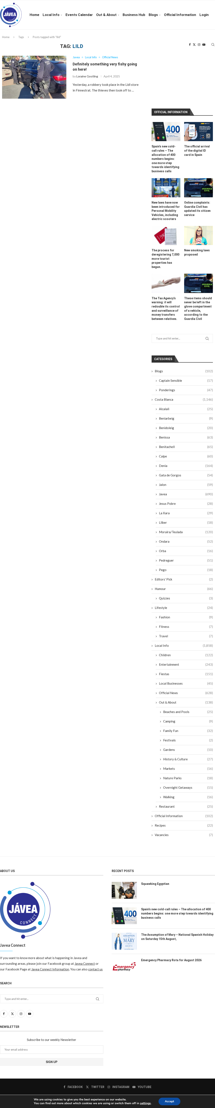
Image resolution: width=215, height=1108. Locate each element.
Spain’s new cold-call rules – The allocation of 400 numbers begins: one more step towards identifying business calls (165, 159)
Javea (186, 494)
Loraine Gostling (87, 76)
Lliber (186, 522)
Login (204, 15)
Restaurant (186, 806)
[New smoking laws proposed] (198, 235)
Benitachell (186, 447)
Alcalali (186, 409)
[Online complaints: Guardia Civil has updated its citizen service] (198, 187)
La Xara (186, 513)
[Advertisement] (183, 69)
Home (34, 15)
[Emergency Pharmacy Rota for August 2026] (124, 966)
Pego (186, 570)
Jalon (186, 484)
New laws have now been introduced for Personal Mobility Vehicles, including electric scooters (166, 211)
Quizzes (186, 598)
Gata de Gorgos (186, 475)
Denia (186, 466)
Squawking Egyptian (155, 883)
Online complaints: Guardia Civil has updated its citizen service (197, 209)
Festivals (188, 740)
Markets (188, 768)
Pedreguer (186, 560)
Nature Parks (188, 778)
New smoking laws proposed (197, 252)
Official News (186, 693)
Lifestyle (184, 608)
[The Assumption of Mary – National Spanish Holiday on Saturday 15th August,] (124, 941)
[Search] (213, 44)
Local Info (51, 15)
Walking (188, 797)
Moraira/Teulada (186, 532)
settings (145, 1103)
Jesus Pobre (186, 503)
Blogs (153, 15)
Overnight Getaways (188, 787)
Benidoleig (186, 428)
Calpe (186, 456)
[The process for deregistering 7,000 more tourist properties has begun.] (166, 235)
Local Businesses (186, 683)
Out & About (106, 15)
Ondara (186, 541)
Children (186, 655)
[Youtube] (203, 44)
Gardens (188, 749)
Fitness (186, 626)
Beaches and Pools (188, 712)
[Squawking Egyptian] (124, 890)
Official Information (180, 15)
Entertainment (186, 664)
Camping (188, 721)
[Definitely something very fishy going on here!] (34, 77)
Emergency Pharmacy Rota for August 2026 (171, 960)
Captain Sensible (186, 380)
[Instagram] (199, 44)
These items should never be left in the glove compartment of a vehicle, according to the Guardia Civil (198, 309)
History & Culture (188, 759)
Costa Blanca (184, 399)
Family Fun (188, 731)
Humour (184, 589)
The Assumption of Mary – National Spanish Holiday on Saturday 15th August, (177, 937)
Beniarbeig (186, 418)
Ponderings (186, 390)
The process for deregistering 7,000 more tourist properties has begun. (165, 258)
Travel (186, 636)
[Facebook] (190, 44)
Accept (169, 1101)
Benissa (186, 437)
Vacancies (184, 835)
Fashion (186, 617)
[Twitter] (194, 44)
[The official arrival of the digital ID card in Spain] (198, 131)
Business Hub (134, 15)
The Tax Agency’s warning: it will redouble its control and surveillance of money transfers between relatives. (166, 309)
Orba (186, 551)
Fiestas (186, 674)
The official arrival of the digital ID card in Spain (197, 150)
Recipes (184, 825)
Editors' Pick (184, 579)
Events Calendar (79, 15)
